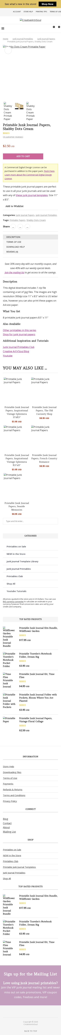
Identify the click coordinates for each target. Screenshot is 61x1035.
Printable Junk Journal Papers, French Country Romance (44, 458)
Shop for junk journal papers (19, 334)
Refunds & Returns (12, 789)
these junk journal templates (32, 195)
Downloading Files (12, 772)
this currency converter (13, 601)
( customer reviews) (13, 136)
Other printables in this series (19, 330)
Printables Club (15, 576)
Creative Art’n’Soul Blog (16, 351)
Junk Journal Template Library (22, 561)
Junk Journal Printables (23, 38)
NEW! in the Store (16, 553)
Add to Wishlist (14, 206)
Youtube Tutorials (16, 591)
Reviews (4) (12, 251)
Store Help (28, 11)
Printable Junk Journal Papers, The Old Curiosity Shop (44, 410)
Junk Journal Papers (46, 38)
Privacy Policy (10, 801)
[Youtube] (32, 1011)
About (6, 827)
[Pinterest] (28, 1011)
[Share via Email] (27, 226)
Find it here (49, 171)
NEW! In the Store (12, 855)
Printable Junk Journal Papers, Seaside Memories (17, 506)
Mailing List (9, 831)
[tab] (30, 237)
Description (13, 237)
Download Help (15, 246)
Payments (8, 783)
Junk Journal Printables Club (18, 347)
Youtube (7, 355)
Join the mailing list (14, 272)
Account (17, 11)
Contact (7, 823)
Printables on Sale (16, 546)
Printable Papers (17, 220)
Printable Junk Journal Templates (19, 867)
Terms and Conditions (14, 795)
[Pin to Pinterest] (20, 226)
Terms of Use (55, 11)
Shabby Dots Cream (36, 220)
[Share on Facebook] (13, 226)
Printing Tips (41, 11)
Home (5, 38)
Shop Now (47, 4)
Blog (5, 819)
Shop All (11, 583)
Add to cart (23, 156)
